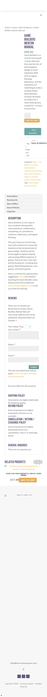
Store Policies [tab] (13, 207)
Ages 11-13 (37, 162)
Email (11, 355)
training (21, 276)
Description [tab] (12, 196)
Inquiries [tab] (11, 211)
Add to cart (32, 120)
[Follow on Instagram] (23, 676)
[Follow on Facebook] (19, 676)
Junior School (37, 171)
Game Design (33, 183)
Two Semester (36, 180)
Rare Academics (25, 27)
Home (7, 27)
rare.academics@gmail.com (20, 285)
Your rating (14, 326)
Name (11, 344)
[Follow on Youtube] (28, 676)
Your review (14, 329)
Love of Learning (30, 186)
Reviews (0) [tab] (12, 200)
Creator (14, 27)
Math (26, 174)
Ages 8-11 (27, 165)
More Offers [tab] (12, 203)
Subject (27, 177)
